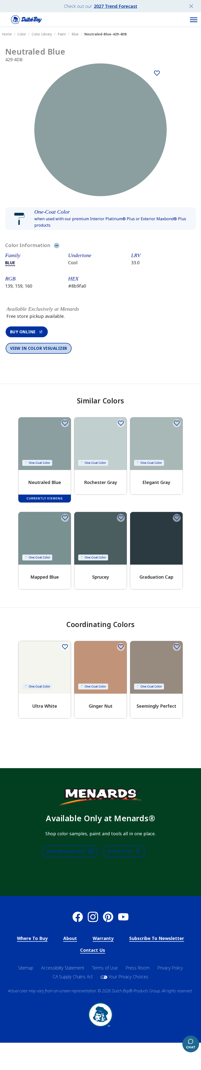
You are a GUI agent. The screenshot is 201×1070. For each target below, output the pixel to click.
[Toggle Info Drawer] (56, 245)
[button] (193, 20)
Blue (10, 262)
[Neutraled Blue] (157, 73)
